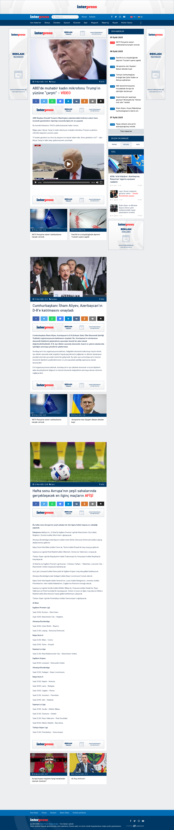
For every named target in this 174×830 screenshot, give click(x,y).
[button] (100, 101)
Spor (86, 23)
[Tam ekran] (101, 182)
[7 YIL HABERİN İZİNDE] (40, 17)
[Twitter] (135, 821)
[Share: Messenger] (60, 101)
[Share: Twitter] (44, 101)
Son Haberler (35, 23)
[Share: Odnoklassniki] (84, 101)
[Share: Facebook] (36, 101)
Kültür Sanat (126, 23)
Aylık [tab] (138, 144)
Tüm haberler (126, 131)
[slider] (66, 182)
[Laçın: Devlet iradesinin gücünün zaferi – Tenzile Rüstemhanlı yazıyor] (114, 194)
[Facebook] (130, 821)
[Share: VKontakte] (76, 101)
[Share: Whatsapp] (52, 101)
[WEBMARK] (135, 826)
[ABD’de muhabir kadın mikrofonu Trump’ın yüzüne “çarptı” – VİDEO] (68, 59)
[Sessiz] (97, 182)
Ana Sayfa (34, 813)
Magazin (94, 23)
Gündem (56, 23)
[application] (68, 164)
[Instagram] (139, 821)
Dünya (47, 23)
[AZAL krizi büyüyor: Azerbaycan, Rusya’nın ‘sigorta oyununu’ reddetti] (126, 164)
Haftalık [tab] (126, 144)
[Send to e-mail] (92, 101)
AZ (142, 17)
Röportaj (105, 23)
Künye (84, 17)
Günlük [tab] (114, 144)
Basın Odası (64, 813)
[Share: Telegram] (68, 101)
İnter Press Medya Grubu (49, 824)
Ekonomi (76, 23)
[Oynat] (35, 182)
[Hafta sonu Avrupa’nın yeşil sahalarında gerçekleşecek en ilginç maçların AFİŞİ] (68, 462)
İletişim (92, 17)
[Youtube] (143, 821)
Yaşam (115, 23)
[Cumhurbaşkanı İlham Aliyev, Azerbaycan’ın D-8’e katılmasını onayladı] (68, 277)
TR (134, 17)
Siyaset (67, 23)
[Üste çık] (167, 823)
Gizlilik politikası (79, 813)
